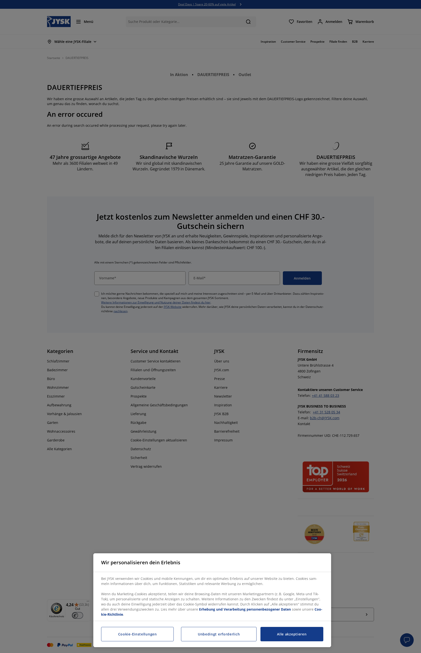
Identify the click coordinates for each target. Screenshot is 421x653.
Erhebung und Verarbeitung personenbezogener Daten (245, 609)
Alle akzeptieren (291, 634)
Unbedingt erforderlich (219, 634)
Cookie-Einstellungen (137, 634)
